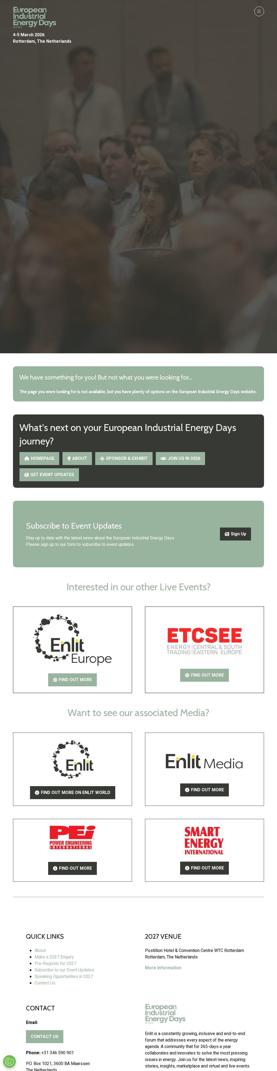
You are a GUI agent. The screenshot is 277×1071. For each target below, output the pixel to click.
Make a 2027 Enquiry (54, 957)
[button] (259, 11)
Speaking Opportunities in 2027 (64, 976)
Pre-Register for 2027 (55, 963)
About (40, 950)
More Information (163, 968)
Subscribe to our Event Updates (64, 970)
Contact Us (45, 983)
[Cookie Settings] (9, 1061)
